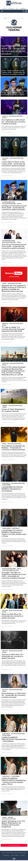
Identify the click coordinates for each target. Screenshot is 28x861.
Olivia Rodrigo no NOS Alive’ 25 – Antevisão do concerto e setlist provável (14, 695)
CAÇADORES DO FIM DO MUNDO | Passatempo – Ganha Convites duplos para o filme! (14, 533)
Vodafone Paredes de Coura (10, 570)
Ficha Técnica (6, 855)
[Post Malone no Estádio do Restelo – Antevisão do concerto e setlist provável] (14, 434)
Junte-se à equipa (15, 855)
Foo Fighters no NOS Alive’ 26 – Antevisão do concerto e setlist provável (13, 122)
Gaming (4, 283)
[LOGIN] (26, 11)
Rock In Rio (5, 158)
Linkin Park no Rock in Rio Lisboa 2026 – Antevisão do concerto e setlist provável (13, 164)
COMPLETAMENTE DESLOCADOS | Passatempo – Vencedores (14, 739)
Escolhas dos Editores (15, 116)
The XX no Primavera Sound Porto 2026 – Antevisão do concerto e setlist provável (14, 246)
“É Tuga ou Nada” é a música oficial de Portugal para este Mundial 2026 (13, 329)
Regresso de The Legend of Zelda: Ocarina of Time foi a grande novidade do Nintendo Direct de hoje (14, 288)
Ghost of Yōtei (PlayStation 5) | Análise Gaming (13, 410)
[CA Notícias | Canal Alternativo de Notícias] (14, 858)
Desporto (5, 323)
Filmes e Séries (6, 484)
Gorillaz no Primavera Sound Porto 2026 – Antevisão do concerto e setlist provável (14, 208)
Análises (4, 405)
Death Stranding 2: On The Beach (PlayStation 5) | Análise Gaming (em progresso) (13, 824)
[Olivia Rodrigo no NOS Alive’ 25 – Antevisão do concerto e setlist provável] (14, 681)
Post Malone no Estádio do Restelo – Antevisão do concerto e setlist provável (13, 448)
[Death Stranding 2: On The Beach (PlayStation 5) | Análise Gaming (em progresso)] (14, 808)
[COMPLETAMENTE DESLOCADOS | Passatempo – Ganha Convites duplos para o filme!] (14, 766)
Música (4, 117)
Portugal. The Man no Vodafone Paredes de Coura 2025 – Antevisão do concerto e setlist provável (14, 575)
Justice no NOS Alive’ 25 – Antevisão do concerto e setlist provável (13, 656)
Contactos (22, 855)
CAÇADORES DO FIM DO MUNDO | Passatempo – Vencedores (12, 489)
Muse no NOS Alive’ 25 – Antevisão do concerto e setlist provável (12, 616)
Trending (22, 8)
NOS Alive (5, 116)
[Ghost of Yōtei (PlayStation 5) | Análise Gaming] (14, 396)
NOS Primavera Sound (8, 202)
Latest (4, 8)
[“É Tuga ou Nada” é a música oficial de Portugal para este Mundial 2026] (14, 314)
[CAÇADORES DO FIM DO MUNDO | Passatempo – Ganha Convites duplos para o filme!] (14, 518)
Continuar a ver (14, 845)
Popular (11, 8)
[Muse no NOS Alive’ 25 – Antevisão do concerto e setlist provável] (14, 601)
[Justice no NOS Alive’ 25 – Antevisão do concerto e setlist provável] (14, 640)
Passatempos (6, 483)
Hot (17, 8)
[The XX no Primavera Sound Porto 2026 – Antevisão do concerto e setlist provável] (14, 234)
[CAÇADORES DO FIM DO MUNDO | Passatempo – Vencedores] (14, 473)
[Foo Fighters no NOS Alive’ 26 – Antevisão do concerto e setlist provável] (14, 46)
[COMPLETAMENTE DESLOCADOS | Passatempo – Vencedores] (14, 723)
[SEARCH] (24, 11)
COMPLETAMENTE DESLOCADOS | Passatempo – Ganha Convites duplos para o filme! (14, 781)
